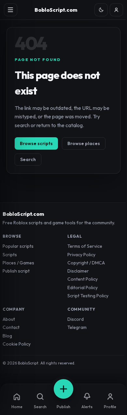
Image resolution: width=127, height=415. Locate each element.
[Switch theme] (101, 10)
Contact (11, 327)
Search (28, 159)
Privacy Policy (81, 255)
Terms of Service (84, 246)
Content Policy (82, 279)
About (9, 319)
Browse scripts (36, 143)
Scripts (10, 255)
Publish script (16, 271)
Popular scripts (18, 246)
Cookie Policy (17, 344)
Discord (75, 319)
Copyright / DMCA (86, 263)
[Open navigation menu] (10, 10)
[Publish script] (63, 389)
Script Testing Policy (87, 296)
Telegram (77, 327)
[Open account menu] (116, 10)
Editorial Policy (82, 287)
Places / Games (18, 263)
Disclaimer (78, 271)
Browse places (83, 143)
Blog (7, 336)
